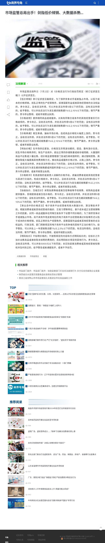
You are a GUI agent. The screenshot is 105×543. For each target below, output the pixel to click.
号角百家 (41, 535)
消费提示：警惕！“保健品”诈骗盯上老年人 (45, 305)
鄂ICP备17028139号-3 (86, 536)
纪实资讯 (19, 535)
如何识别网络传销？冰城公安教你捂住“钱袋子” (46, 443)
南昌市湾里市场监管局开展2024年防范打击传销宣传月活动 (51, 408)
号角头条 (19, 540)
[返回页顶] (101, 527)
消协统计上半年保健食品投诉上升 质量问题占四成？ (49, 489)
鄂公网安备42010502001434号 (75, 538)
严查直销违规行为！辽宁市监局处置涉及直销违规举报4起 (51, 374)
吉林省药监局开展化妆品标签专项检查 (43, 420)
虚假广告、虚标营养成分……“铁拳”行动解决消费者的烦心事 (51, 431)
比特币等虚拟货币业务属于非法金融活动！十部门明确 (49, 363)
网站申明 (41, 540)
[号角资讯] (14, 3)
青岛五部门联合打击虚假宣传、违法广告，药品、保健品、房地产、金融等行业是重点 (62, 454)
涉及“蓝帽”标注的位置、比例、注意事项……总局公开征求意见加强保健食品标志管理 (61, 294)
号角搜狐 (30, 540)
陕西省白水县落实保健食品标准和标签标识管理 (40, 274)
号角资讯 (69, 536)
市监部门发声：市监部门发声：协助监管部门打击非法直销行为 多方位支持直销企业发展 (59, 271)
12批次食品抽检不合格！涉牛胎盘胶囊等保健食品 (48, 328)
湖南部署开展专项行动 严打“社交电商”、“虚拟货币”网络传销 (52, 340)
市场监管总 (34, 256)
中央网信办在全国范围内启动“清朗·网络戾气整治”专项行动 (51, 500)
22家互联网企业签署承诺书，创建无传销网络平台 (48, 386)
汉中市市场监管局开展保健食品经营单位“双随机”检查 (49, 317)
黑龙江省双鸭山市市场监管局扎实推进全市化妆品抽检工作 (45, 278)
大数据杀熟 (21, 256)
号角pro (30, 535)
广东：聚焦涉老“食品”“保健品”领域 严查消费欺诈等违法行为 (52, 477)
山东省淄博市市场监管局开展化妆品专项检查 (46, 466)
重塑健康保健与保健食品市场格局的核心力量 (46, 351)
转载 (45, 256)
